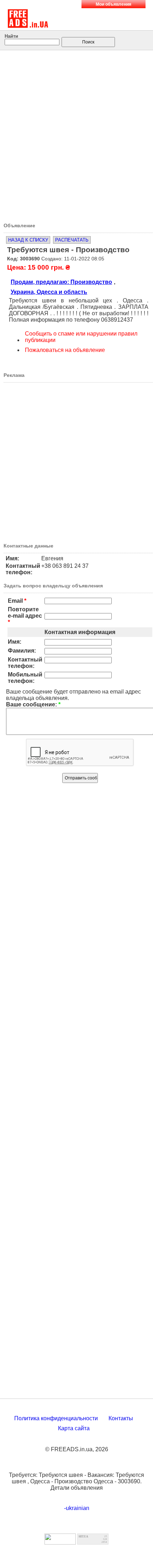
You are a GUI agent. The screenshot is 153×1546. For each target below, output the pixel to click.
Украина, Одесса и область (49, 292)
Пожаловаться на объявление (65, 350)
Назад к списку (28, 240)
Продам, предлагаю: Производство (61, 282)
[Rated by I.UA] (60, 1543)
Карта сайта (74, 1428)
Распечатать (72, 240)
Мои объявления (113, 4)
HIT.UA (83, 1536)
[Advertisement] (76, 134)
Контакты (121, 1418)
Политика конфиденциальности (56, 1418)
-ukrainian (76, 1508)
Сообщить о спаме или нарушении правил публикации (81, 337)
